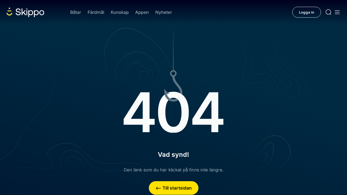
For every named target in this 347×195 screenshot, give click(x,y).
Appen (142, 12)
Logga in (306, 12)
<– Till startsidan (174, 188)
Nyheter (163, 12)
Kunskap (120, 12)
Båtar (75, 12)
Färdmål (96, 12)
